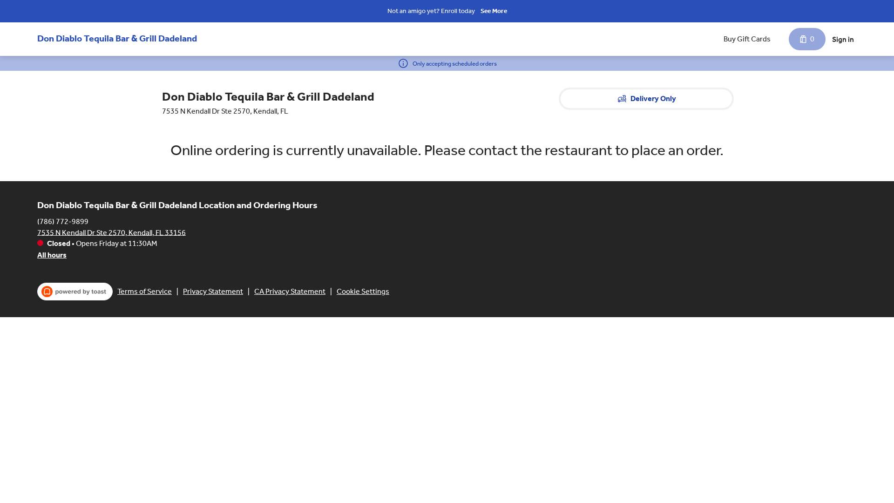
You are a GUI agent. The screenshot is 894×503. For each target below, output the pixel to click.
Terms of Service (144, 291)
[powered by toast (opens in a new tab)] (74, 291)
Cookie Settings (363, 291)
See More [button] (494, 11)
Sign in (843, 39)
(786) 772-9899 (62, 221)
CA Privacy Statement (289, 291)
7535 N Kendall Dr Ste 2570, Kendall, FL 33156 (111, 232)
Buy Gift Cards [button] (747, 38)
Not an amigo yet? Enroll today (431, 11)
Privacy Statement (213, 291)
